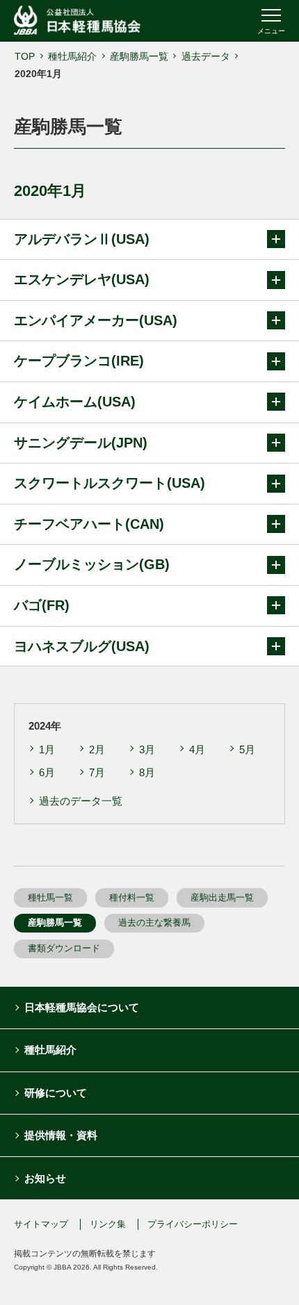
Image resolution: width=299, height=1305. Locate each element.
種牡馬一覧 (50, 897)
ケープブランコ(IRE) (79, 360)
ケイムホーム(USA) (75, 401)
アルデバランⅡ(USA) (82, 239)
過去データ (205, 56)
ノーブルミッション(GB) (92, 564)
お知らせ (45, 1178)
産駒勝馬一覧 (139, 56)
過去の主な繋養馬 (154, 922)
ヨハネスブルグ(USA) (82, 646)
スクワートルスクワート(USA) (109, 483)
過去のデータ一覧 (80, 801)
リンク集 (108, 1224)
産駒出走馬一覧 (222, 897)
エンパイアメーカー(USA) (95, 320)
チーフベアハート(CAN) (89, 524)
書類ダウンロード (64, 948)
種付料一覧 (131, 897)
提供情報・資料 (60, 1135)
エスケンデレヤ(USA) (82, 279)
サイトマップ (41, 1224)
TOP (25, 56)
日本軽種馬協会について (81, 1007)
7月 (97, 772)
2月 (97, 749)
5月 (247, 749)
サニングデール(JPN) (80, 442)
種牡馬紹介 (72, 56)
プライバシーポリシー (192, 1224)
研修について (55, 1093)
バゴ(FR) (42, 605)
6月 (47, 772)
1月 (47, 749)
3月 (147, 749)
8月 (147, 772)
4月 (197, 749)
